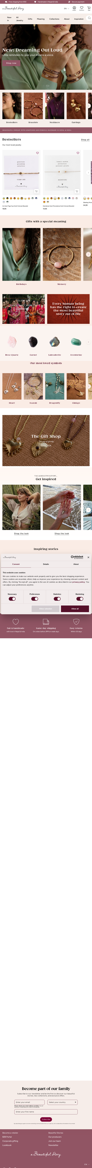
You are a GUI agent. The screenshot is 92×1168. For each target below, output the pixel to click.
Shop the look (21, 533)
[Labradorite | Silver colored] (32, 198)
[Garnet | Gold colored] (14, 198)
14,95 (45, 209)
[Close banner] (88, 557)
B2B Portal (7, 1137)
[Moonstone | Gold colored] (25, 198)
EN (65, 8)
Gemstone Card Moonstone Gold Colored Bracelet (58, 206)
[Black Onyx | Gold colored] (7, 198)
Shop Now (46, 445)
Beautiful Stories (55, 1133)
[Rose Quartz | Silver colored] (73, 198)
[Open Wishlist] (81, 7)
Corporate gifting (10, 1141)
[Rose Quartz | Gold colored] (29, 198)
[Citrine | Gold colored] (18, 198)
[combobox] (62, 1102)
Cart (89, 8)
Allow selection (45, 609)
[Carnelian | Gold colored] (11, 198)
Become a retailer (10, 1133)
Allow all (75, 609)
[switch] (34, 599)
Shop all (85, 139)
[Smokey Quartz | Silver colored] (76, 198)
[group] (46, 108)
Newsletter (53, 1145)
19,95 (4, 209)
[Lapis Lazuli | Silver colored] (36, 198)
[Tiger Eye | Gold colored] (21, 198)
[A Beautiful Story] (15, 8)
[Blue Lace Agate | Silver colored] (3, 202)
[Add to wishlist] (37, 153)
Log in (75, 8)
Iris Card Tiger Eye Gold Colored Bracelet (15, 206)
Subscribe (46, 1119)
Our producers (54, 1137)
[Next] (88, 105)
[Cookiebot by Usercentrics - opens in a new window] (72, 557)
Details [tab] (46, 564)
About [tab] (76, 564)
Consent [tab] (16, 564)
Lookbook (6, 1145)
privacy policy (78, 582)
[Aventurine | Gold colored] (3, 198)
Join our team (54, 1141)
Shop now (11, 63)
